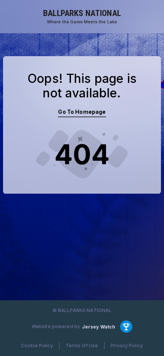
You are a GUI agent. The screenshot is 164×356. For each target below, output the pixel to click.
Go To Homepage (82, 111)
